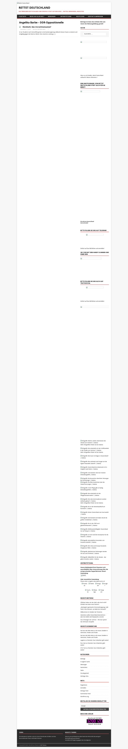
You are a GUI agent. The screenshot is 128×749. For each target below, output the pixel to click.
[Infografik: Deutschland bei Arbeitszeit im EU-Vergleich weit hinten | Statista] (94, 469)
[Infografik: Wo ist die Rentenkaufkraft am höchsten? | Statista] (94, 508)
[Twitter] (91, 585)
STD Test (83, 648)
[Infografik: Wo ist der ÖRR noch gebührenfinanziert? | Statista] (94, 525)
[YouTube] (88, 592)
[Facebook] (84, 585)
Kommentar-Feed (85, 693)
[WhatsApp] (94, 592)
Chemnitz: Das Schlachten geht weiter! (98, 640)
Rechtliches (80, 16)
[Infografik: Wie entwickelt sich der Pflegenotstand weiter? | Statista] (94, 495)
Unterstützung (65, 16)
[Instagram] (98, 585)
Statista (101, 444)
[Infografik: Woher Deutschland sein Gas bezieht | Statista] (94, 514)
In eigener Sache (85, 661)
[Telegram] (101, 592)
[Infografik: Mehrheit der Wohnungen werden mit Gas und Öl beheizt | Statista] (94, 553)
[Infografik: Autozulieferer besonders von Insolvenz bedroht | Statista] (94, 542)
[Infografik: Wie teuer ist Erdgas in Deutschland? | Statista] (94, 458)
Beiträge (82, 659)
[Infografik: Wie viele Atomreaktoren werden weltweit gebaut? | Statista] (94, 501)
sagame (82, 640)
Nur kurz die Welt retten (39, 29)
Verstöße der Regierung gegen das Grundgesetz (78, 740)
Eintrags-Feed (84, 691)
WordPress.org (84, 696)
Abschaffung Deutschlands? (72, 738)
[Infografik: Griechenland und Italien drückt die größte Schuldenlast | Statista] (94, 520)
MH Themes (43, 745)
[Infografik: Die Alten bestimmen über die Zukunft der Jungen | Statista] (94, 484)
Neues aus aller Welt (37, 16)
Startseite (22, 16)
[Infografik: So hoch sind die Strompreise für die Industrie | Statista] (94, 536)
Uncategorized (84, 673)
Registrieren (83, 685)
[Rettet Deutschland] (23, 3)
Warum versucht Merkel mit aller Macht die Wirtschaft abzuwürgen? (83, 736)
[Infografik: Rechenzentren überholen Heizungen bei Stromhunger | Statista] (94, 480)
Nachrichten (83, 667)
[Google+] (105, 585)
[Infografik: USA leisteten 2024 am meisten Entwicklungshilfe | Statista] (94, 474)
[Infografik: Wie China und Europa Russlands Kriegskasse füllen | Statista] (94, 548)
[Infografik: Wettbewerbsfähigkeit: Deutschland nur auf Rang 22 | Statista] (94, 531)
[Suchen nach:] (94, 34)
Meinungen (51, 16)
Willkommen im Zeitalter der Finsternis (91, 612)
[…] (54, 34)
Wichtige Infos (84, 676)
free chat (83, 643)
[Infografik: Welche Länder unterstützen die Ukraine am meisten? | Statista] (94, 442)
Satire (82, 670)
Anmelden (83, 688)
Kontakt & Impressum (95, 16)
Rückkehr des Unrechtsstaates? (37, 27)
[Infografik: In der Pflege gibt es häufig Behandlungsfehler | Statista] (94, 490)
